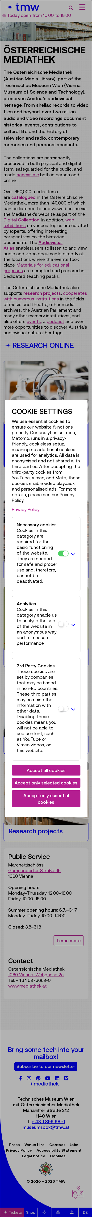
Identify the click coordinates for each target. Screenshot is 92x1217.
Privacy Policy (25, 509)
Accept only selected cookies (46, 782)
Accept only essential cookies (46, 799)
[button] (73, 554)
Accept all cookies (46, 770)
